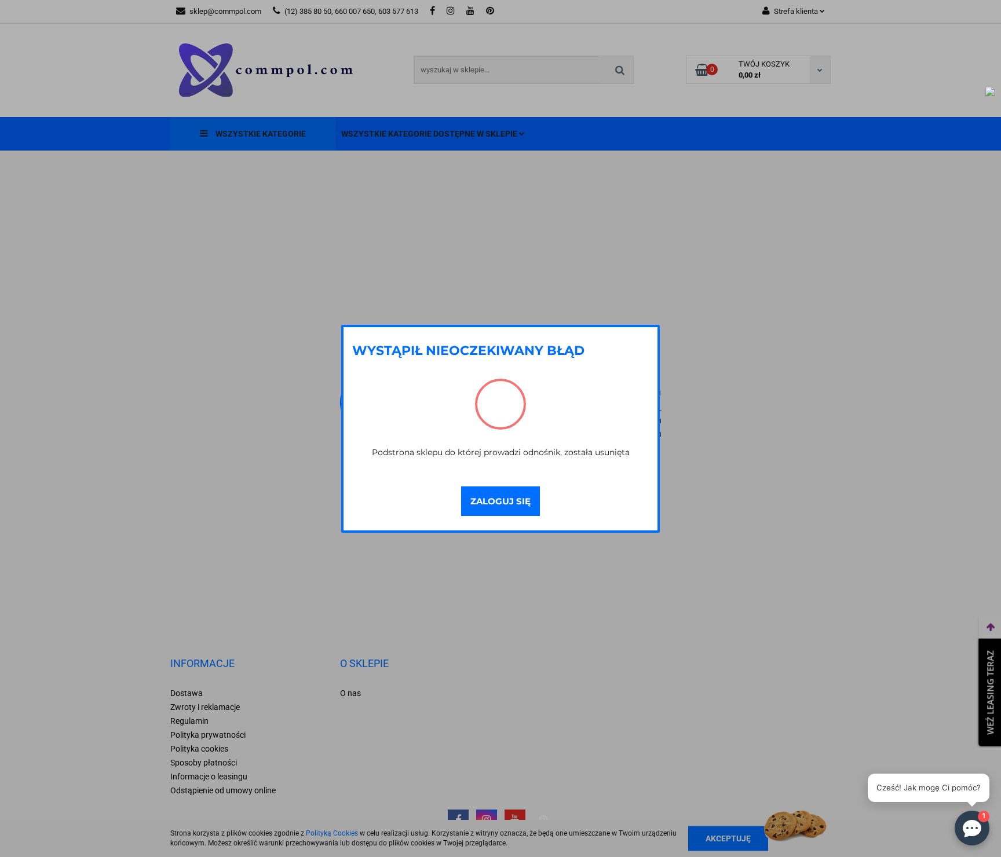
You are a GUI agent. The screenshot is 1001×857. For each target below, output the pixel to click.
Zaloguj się (500, 501)
